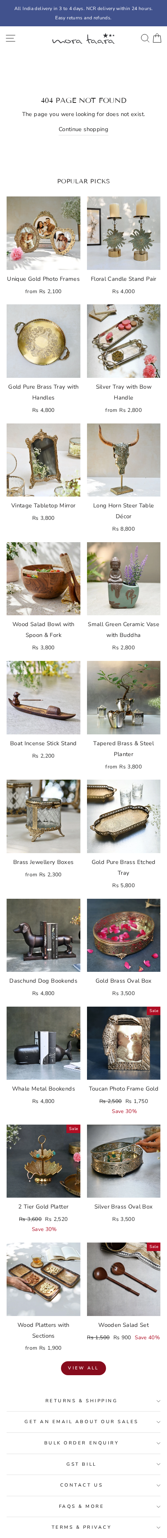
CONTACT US (81, 1485)
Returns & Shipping (81, 1401)
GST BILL (81, 1464)
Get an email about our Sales (81, 1422)
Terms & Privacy (82, 1527)
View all (83, 1368)
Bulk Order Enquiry (81, 1443)
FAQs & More (81, 1506)
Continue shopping (83, 129)
